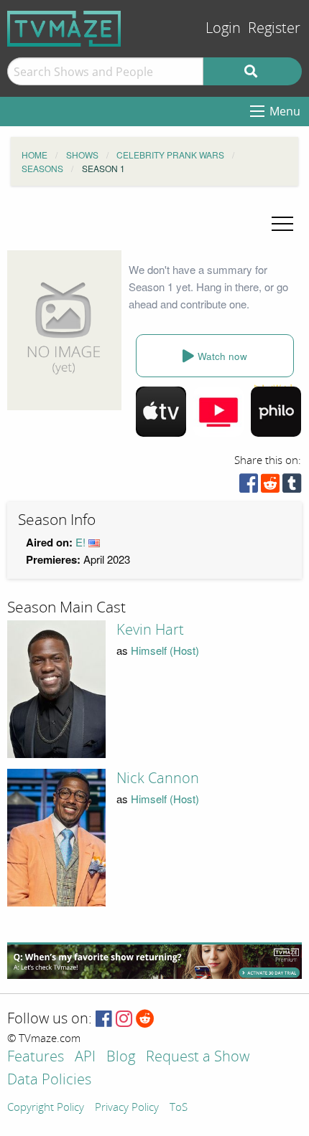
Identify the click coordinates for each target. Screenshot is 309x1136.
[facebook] (248, 486)
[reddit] (270, 486)
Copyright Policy (45, 1108)
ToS (179, 1108)
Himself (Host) (165, 650)
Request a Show (197, 1057)
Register (274, 28)
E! (80, 541)
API (85, 1057)
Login (223, 28)
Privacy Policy (127, 1108)
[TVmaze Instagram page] (124, 1019)
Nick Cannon (157, 778)
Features (35, 1057)
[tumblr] (291, 486)
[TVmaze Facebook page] (104, 1019)
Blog (120, 1057)
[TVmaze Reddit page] (145, 1019)
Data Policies (49, 1080)
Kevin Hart (150, 629)
